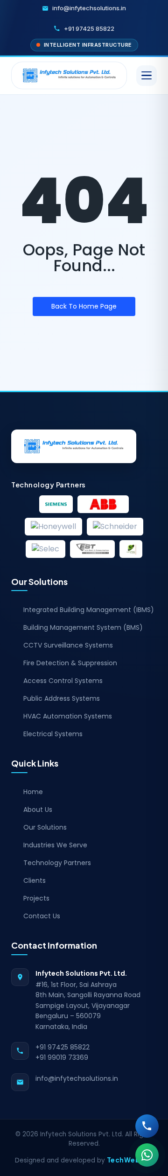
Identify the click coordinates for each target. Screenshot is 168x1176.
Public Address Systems (61, 698)
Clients (34, 880)
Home (33, 791)
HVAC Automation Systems (67, 716)
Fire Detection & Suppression (70, 663)
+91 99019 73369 (61, 1057)
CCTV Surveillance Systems (68, 645)
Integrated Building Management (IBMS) (88, 609)
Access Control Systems (63, 680)
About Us (37, 809)
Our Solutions (45, 827)
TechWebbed (130, 1160)
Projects (36, 898)
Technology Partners (57, 862)
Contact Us (41, 916)
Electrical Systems (53, 734)
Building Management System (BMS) (83, 627)
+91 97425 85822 (62, 1047)
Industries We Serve (55, 845)
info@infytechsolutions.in (76, 1078)
